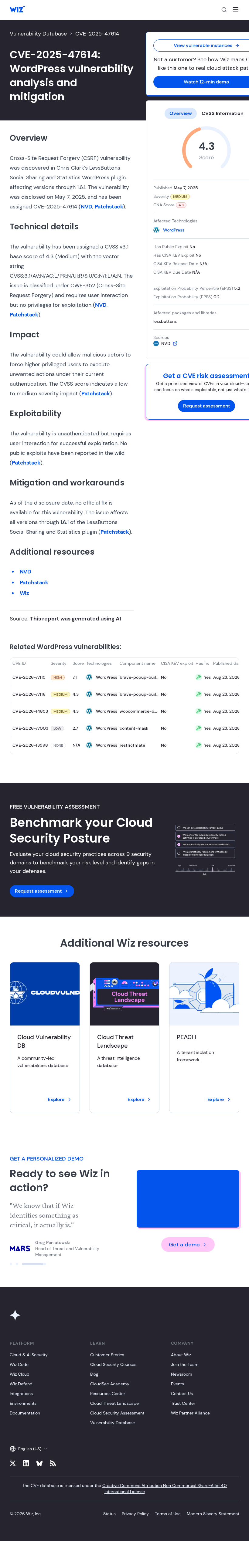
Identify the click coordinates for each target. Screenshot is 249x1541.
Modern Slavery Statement (213, 1513)
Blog (94, 1374)
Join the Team (185, 1364)
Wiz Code (19, 1364)
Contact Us (182, 1393)
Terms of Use (168, 1513)
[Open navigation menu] (235, 9)
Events (177, 1384)
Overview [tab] (180, 113)
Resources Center (107, 1393)
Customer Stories (107, 1354)
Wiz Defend (21, 1384)
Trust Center (183, 1403)
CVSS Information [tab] (223, 113)
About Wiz (181, 1354)
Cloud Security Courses (113, 1364)
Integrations (21, 1393)
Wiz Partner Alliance (190, 1413)
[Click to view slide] (22, 1264)
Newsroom (181, 1374)
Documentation (25, 1413)
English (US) (29, 1448)
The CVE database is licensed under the (124, 1488)
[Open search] (224, 10)
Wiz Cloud (19, 1374)
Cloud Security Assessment (117, 1413)
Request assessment (206, 406)
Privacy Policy (135, 1513)
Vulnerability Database (38, 33)
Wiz (24, 593)
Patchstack (109, 206)
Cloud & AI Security (29, 1354)
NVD (86, 206)
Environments (23, 1403)
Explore (56, 1099)
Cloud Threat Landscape (114, 1403)
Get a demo (184, 1244)
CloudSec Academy (109, 1384)
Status (109, 1513)
